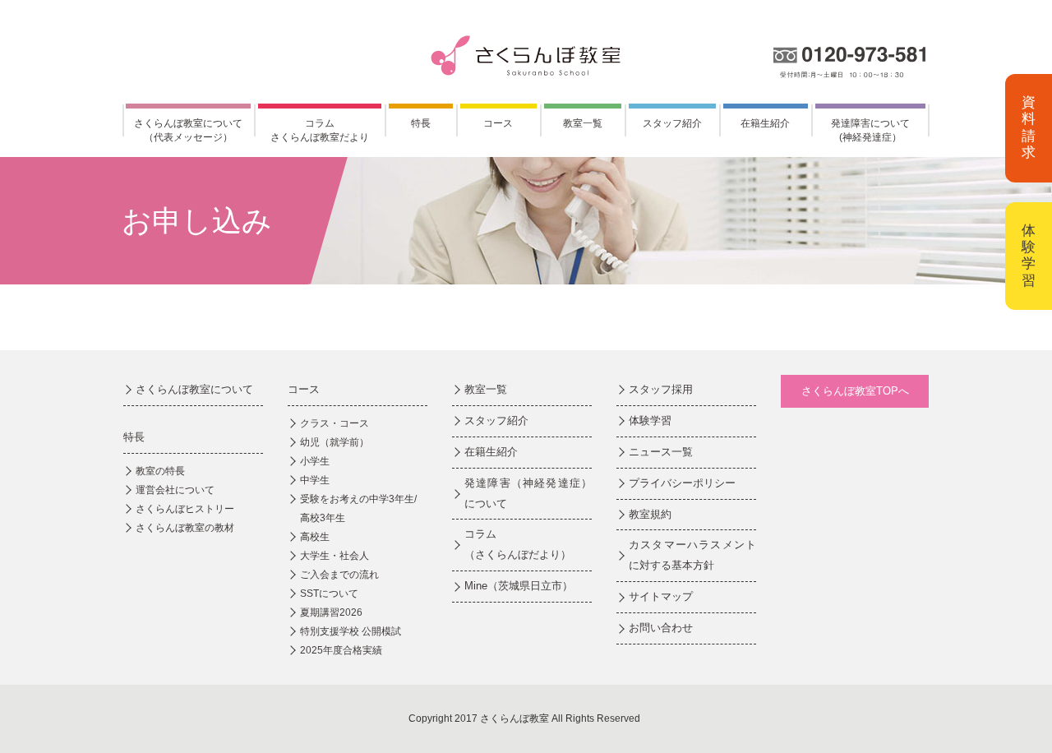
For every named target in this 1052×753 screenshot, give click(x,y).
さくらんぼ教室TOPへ (855, 391)
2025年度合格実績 (341, 650)
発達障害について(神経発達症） (870, 130)
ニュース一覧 (661, 452)
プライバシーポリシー (682, 483)
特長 (421, 123)
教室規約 (650, 514)
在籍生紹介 (765, 123)
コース (498, 123)
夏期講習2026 (331, 612)
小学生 (315, 461)
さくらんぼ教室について (194, 389)
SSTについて (329, 593)
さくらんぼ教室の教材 (185, 528)
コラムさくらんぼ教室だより (319, 130)
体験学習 (1029, 256)
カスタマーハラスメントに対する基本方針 (692, 554)
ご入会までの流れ (339, 574)
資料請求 (1029, 127)
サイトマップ (661, 596)
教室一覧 (582, 123)
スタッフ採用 (661, 389)
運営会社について (175, 490)
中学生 (315, 480)
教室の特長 (160, 471)
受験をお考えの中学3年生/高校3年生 (358, 508)
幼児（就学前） (334, 442)
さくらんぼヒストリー (185, 509)
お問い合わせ (661, 627)
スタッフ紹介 (672, 123)
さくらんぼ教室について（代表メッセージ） (188, 130)
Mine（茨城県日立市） (518, 586)
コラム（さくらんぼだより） (517, 544)
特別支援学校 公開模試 (350, 631)
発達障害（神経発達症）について (528, 493)
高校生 (315, 537)
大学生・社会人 (334, 555)
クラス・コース (334, 423)
